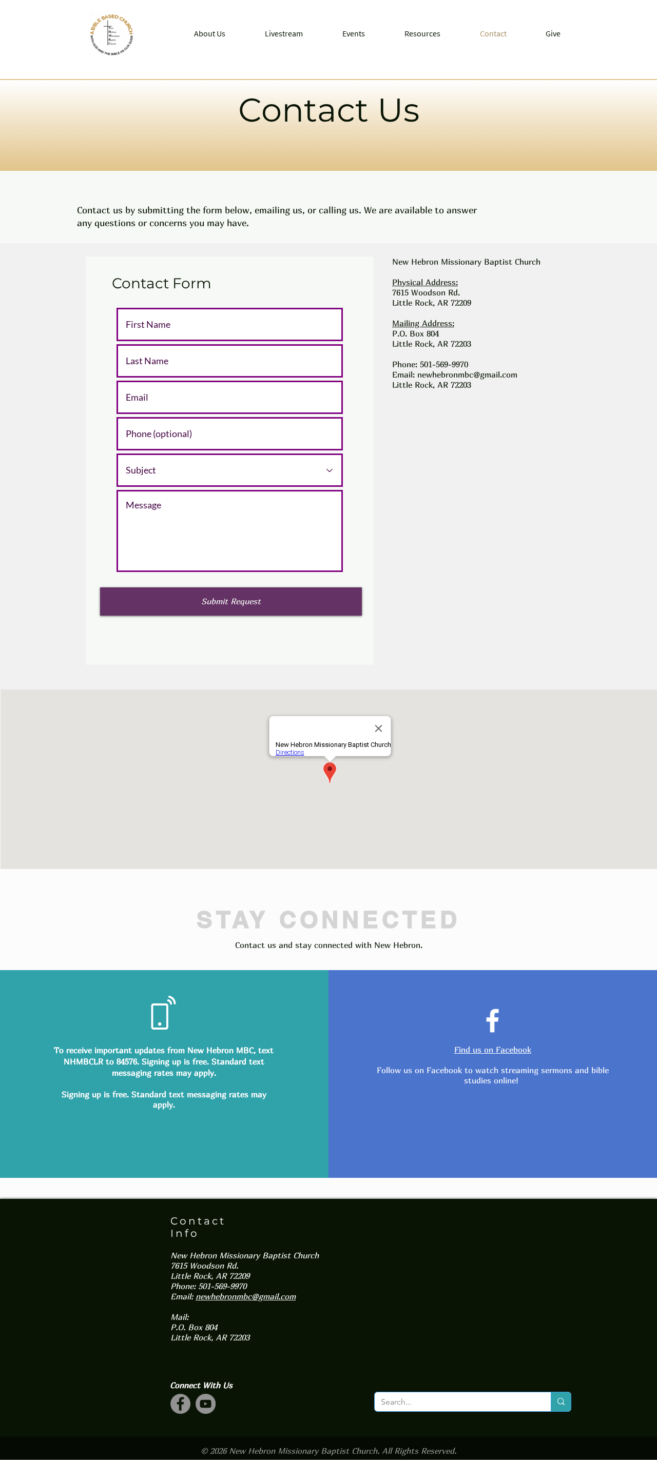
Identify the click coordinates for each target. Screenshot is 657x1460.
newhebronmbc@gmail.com (467, 374)
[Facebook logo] (180, 1404)
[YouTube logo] (206, 1404)
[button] (209, 33)
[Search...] (561, 1401)
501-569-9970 (444, 364)
